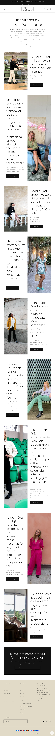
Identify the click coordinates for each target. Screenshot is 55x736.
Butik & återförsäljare (26, 706)
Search (22, 693)
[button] (4, 8)
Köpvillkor (23, 696)
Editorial (22, 709)
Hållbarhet (23, 687)
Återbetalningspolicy (26, 703)
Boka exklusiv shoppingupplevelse (9, 700)
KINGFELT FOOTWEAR (25, 733)
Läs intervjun (36, 84)
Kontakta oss (7, 687)
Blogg (22, 713)
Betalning (6, 690)
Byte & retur (7, 693)
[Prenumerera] (38, 667)
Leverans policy (8, 696)
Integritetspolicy (24, 700)
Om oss (22, 690)
